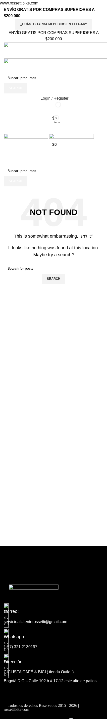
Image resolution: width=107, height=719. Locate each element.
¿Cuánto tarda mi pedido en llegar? (53, 24)
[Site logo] (26, 136)
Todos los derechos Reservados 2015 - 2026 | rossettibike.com (41, 707)
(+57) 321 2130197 (20, 647)
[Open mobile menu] (53, 128)
